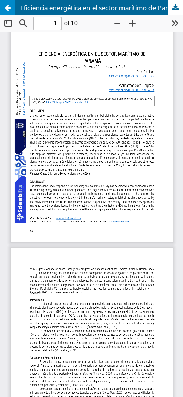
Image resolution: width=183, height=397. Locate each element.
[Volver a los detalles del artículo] (7, 7)
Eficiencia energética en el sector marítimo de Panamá (101, 7)
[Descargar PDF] (175, 7)
